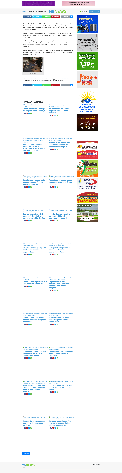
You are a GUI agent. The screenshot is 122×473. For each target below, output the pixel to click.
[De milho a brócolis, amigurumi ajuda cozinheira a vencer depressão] (61, 348)
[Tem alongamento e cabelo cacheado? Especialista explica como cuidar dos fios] (35, 211)
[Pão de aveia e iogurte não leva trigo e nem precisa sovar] (35, 278)
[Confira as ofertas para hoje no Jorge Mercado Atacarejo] (35, 105)
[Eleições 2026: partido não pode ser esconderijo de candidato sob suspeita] (61, 139)
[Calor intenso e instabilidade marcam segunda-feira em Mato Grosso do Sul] (35, 177)
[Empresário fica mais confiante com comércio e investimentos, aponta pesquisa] (61, 278)
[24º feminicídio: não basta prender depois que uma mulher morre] (61, 314)
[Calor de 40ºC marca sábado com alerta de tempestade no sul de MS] (35, 418)
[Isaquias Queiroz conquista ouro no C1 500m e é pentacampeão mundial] (61, 211)
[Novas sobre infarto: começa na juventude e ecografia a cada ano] (61, 105)
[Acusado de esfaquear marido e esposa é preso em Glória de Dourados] (61, 177)
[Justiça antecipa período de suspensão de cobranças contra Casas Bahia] (61, 244)
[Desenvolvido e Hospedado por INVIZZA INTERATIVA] (61, 471)
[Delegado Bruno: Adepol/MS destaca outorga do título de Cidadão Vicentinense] (61, 418)
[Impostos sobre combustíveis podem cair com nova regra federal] (61, 382)
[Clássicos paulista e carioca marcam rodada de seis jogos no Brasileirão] (35, 314)
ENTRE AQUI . (65, 79)
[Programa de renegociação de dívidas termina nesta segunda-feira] (35, 244)
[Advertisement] (48, 127)
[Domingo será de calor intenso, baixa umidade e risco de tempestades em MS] (35, 348)
